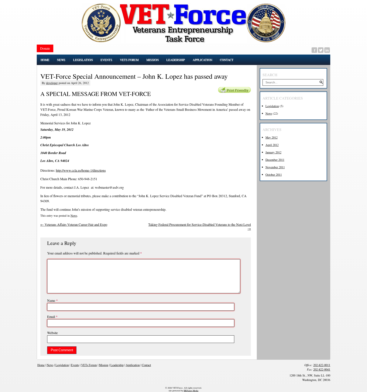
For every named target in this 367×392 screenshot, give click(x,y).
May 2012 (271, 137)
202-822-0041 (321, 369)
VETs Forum (89, 365)
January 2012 (273, 152)
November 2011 (275, 167)
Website (52, 332)
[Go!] (321, 82)
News (74, 216)
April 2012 (272, 145)
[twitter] (320, 50)
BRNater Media (191, 390)
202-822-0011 (321, 365)
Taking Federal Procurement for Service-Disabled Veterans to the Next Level (199, 226)
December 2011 (274, 160)
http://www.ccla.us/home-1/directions (81, 170)
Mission (103, 365)
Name (52, 300)
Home (41, 365)
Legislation (272, 106)
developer (52, 83)
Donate (45, 48)
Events (75, 365)
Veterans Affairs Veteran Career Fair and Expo (73, 224)
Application (133, 365)
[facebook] (314, 50)
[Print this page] (234, 90)
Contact (146, 365)
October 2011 (273, 175)
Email (52, 316)
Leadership (117, 365)
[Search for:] (293, 82)
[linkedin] (327, 50)
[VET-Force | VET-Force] (183, 23)
